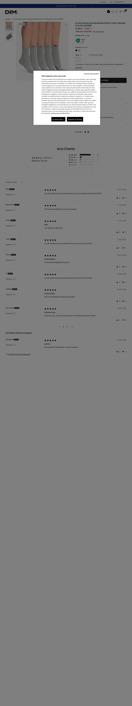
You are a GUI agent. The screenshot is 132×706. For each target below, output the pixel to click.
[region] (66, 98)
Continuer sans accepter (91, 73)
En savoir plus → (58, 119)
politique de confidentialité (60, 113)
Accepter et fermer (75, 119)
